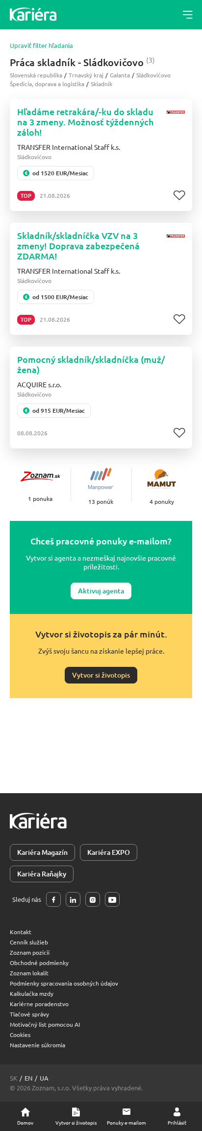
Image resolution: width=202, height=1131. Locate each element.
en (28, 1078)
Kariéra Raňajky (41, 873)
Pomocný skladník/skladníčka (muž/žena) (91, 364)
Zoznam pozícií (30, 952)
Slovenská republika (36, 75)
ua (44, 1078)
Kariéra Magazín (42, 852)
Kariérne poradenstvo (39, 1004)
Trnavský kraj (86, 75)
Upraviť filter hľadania (41, 45)
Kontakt (20, 932)
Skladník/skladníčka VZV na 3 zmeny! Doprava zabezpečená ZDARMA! (78, 245)
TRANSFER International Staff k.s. (68, 147)
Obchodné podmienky (39, 962)
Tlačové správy (29, 1014)
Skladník (101, 84)
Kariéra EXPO (108, 852)
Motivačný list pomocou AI (45, 1024)
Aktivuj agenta (101, 590)
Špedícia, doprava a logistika (47, 84)
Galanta (120, 75)
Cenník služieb (29, 942)
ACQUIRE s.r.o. (39, 384)
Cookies (20, 1034)
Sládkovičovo (153, 75)
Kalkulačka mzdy (31, 993)
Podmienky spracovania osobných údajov (64, 983)
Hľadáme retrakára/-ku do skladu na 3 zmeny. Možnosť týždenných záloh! (85, 121)
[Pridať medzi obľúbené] (179, 195)
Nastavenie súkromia (37, 1045)
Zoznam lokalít (29, 973)
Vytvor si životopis (101, 675)
